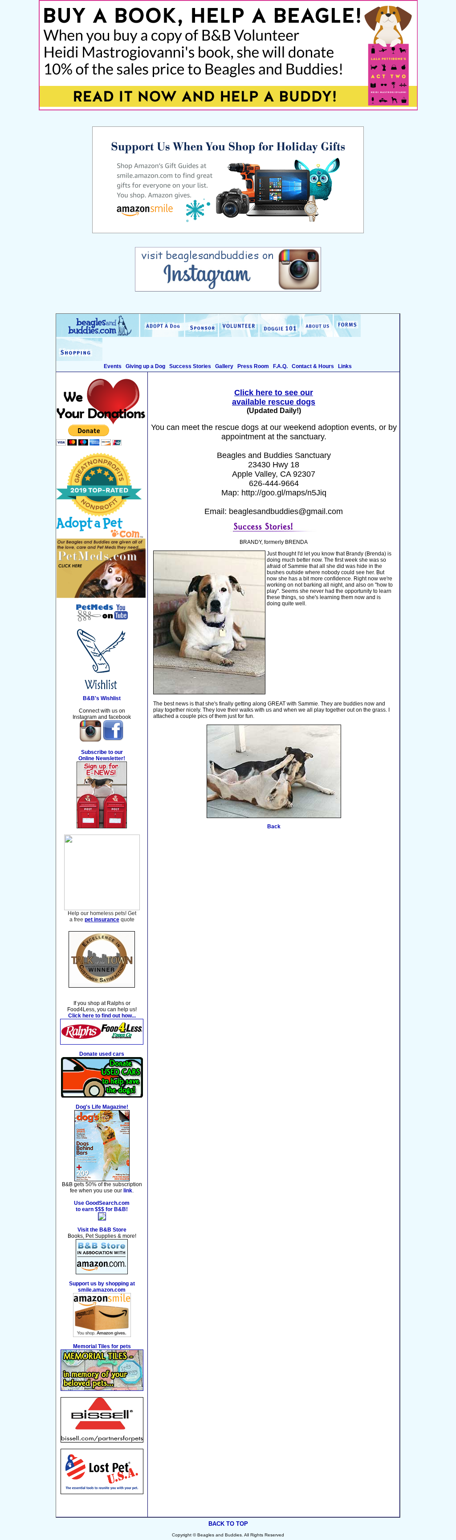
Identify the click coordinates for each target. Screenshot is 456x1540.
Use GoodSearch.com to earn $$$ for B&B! (102, 1206)
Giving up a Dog (145, 366)
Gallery (224, 366)
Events (113, 366)
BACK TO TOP (228, 1523)
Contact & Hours (313, 366)
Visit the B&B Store (101, 1230)
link (127, 1190)
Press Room (253, 366)
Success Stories (190, 366)
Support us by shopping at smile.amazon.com (102, 1287)
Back (274, 826)
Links (345, 366)
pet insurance (102, 919)
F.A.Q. (280, 366)
